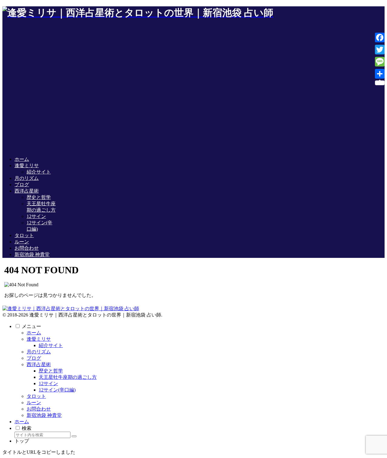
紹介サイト (51, 345)
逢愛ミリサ (39, 339)
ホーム (34, 332)
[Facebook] (380, 37)
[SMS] (380, 62)
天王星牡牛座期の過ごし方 (68, 377)
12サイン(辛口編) (57, 389)
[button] (74, 436)
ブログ (34, 358)
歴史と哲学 (51, 370)
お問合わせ (39, 408)
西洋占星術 (39, 364)
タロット (36, 396)
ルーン (34, 402)
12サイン (48, 383)
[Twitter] (380, 50)
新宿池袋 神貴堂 (44, 415)
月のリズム (39, 351)
